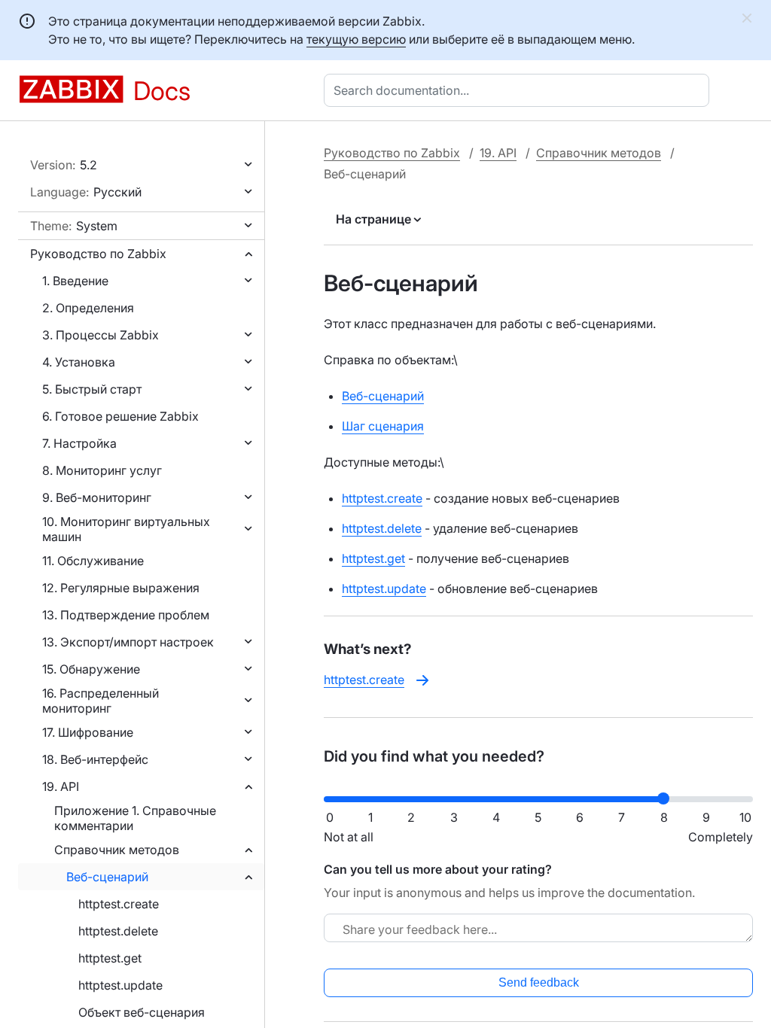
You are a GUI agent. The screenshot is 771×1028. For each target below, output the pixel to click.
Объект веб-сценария (141, 1012)
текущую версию (356, 39)
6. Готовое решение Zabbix (120, 416)
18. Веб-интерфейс (95, 759)
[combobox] (519, 90)
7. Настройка (79, 443)
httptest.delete (118, 930)
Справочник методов (116, 849)
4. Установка (78, 362)
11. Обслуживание (93, 560)
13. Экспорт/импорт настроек (128, 641)
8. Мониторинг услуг (102, 470)
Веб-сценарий (107, 876)
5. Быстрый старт (92, 389)
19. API (60, 786)
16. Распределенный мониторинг (100, 701)
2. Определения (88, 307)
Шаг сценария (383, 425)
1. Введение (75, 280)
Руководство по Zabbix (98, 253)
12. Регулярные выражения (121, 587)
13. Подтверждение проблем (125, 614)
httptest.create (118, 903)
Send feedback (538, 982)
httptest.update (120, 985)
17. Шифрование (87, 732)
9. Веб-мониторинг (96, 497)
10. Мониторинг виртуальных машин (126, 529)
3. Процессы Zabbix (100, 334)
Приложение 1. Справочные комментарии (135, 818)
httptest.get (110, 958)
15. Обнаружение (91, 669)
